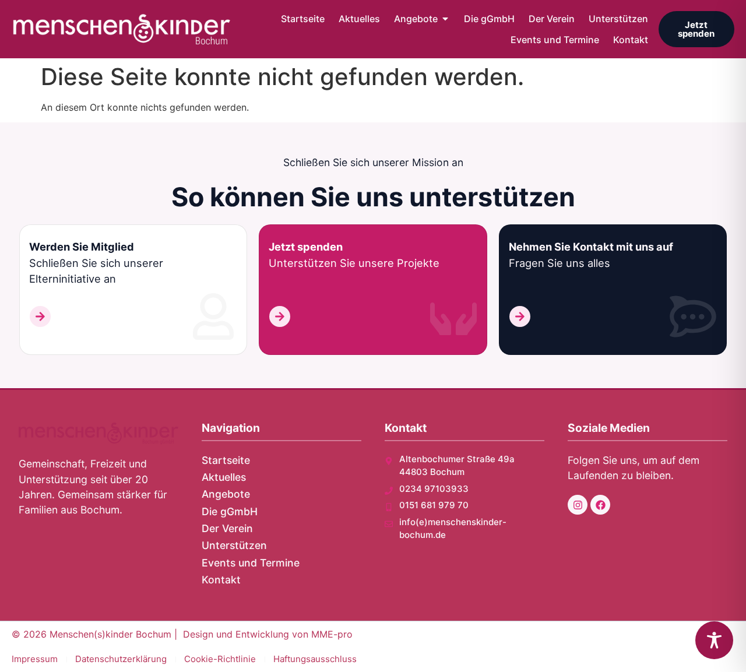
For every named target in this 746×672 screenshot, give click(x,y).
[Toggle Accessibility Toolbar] (714, 640)
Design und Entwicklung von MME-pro (268, 634)
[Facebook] (600, 505)
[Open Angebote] (445, 19)
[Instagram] (577, 505)
